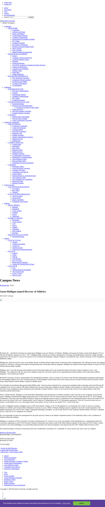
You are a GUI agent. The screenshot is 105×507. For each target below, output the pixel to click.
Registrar (15, 61)
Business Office (17, 150)
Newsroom (7, 10)
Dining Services (17, 152)
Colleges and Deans (18, 32)
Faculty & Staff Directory (8, 448)
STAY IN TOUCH (14, 240)
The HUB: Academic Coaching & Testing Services (28, 65)
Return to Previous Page (8, 432)
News (6, 474)
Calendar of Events (18, 170)
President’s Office (18, 166)
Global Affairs (17, 174)
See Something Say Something (22, 179)
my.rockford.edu (9, 15)
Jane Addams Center (19, 177)
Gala (13, 268)
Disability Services (18, 153)
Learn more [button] (66, 503)
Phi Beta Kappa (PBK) (19, 82)
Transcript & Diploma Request (22, 249)
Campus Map (16, 144)
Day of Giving (17, 260)
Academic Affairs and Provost (22, 58)
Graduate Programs (18, 43)
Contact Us (7, 4)
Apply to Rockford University (22, 120)
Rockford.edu (4, 285)
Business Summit (17, 183)
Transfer (15, 93)
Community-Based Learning (21, 80)
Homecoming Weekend (20, 262)
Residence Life (17, 133)
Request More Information (20, 117)
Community (12, 165)
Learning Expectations (19, 83)
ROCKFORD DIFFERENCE (18, 76)
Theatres (15, 192)
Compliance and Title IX (20, 172)
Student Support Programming (22, 52)
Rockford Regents (18, 236)
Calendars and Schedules (20, 69)
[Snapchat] (5, 499)
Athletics (7, 203)
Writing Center (17, 71)
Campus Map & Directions (9, 450)
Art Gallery (16, 189)
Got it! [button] (81, 503)
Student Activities (18, 135)
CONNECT (12, 115)
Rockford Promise (18, 104)
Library (6, 13)
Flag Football (16, 231)
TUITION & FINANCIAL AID (18, 102)
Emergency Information (11, 469)
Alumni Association (18, 244)
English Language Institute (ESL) (23, 47)
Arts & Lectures (9, 185)
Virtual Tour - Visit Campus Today (11, 452)
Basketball (15, 209)
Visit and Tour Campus (19, 118)
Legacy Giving (17, 273)
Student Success (17, 139)
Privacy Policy (9, 481)
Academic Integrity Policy (20, 59)
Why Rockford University (20, 78)
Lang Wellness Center (19, 159)
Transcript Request (18, 63)
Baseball (15, 207)
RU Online (15, 41)
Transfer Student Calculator (21, 113)
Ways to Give (16, 275)
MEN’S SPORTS (14, 205)
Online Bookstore (18, 74)
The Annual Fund (18, 272)
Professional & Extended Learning (23, 39)
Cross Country (17, 211)
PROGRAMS (12, 28)
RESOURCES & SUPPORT (17, 54)
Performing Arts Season (20, 201)
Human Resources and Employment (24, 176)
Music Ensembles (18, 200)
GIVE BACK (12, 266)
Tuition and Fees (17, 109)
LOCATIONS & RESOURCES (18, 187)
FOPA (14, 255)
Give (5, 11)
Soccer (14, 214)
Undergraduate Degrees (20, 35)
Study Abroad (16, 48)
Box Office (16, 148)
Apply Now (8, 2)
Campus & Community (11, 122)
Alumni (6, 238)
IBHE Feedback (9, 483)
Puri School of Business (20, 45)
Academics (7, 26)
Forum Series (16, 198)
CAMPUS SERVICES (15, 142)
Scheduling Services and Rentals (22, 163)
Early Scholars (17, 50)
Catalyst (15, 253)
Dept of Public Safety (19, 161)
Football (15, 212)
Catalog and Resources (19, 67)
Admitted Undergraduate (20, 96)
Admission (7, 87)
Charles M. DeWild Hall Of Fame (23, 264)
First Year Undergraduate (20, 91)
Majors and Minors (18, 34)
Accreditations (17, 85)
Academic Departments (19, 37)
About (6, 8)
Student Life (16, 141)
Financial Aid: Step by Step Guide (27, 107)
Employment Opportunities (13, 463)
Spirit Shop (16, 72)
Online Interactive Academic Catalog (16, 461)
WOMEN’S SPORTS (15, 218)
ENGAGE (11, 251)
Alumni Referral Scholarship (21, 270)
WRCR (14, 257)
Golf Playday (16, 259)
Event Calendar (9, 476)
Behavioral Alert (17, 181)
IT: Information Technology (21, 155)
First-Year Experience (19, 131)
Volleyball (15, 216)
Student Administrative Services (22, 137)
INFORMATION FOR (15, 89)
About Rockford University (21, 168)
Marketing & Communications (22, 157)
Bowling (15, 233)
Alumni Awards (17, 248)
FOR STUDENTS (14, 124)
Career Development (19, 128)
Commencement (17, 130)
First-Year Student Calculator (21, 111)
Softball (14, 227)
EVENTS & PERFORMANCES (19, 194)
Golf (13, 224)
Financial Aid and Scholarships (22, 106)
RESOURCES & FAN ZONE (18, 235)
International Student (19, 94)
